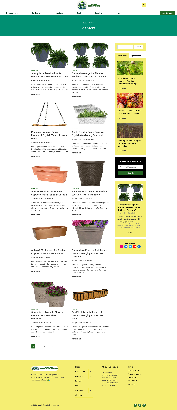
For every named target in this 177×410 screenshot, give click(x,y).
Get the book (167, 13)
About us (121, 13)
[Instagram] (144, 405)
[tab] (122, 55)
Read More (36, 94)
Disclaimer (132, 377)
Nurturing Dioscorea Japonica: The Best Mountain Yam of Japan (128, 81)
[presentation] (49, 55)
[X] (139, 405)
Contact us (132, 381)
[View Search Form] (144, 5)
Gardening (79, 376)
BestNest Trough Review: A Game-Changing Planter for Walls (88, 315)
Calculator (79, 390)
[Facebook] (135, 405)
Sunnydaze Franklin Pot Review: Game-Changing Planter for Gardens (90, 253)
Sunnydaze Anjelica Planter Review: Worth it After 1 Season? (129, 207)
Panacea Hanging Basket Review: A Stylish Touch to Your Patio (49, 135)
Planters (34, 70)
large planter (125, 225)
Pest (79, 13)
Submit (130, 173)
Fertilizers (59, 13)
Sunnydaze (127, 227)
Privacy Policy (133, 371)
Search (138, 47)
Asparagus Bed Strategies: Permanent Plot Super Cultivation (129, 143)
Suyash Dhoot (37, 80)
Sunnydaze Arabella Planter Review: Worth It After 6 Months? (47, 315)
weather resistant (135, 227)
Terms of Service (134, 374)
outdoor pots (132, 225)
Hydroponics (80, 371)
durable (135, 224)
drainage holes (128, 224)
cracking (121, 224)
